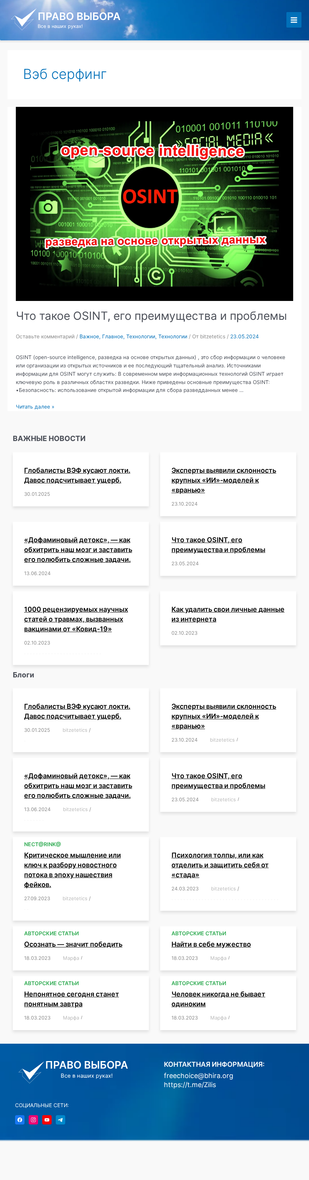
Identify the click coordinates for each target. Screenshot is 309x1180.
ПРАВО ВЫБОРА (79, 16)
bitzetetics (75, 730)
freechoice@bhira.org (198, 1076)
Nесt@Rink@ (42, 844)
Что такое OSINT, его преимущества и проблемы (151, 315)
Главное (112, 336)
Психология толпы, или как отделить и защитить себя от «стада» (220, 865)
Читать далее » (35, 407)
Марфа (71, 958)
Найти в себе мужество (211, 944)
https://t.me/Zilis (190, 1085)
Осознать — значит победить (73, 944)
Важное (89, 336)
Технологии (140, 336)
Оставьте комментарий (45, 336)
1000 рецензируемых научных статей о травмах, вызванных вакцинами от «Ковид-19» (76, 619)
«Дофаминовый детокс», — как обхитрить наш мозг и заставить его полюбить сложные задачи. (78, 549)
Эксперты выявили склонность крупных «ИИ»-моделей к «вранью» (223, 480)
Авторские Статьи (51, 933)
